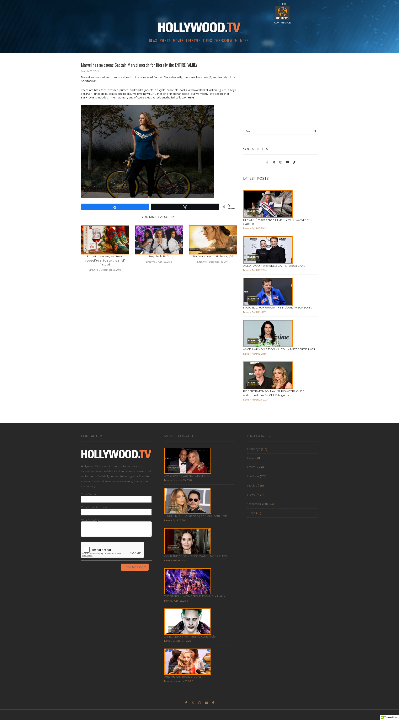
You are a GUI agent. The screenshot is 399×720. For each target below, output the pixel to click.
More (244, 40)
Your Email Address (94, 507)
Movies (178, 40)
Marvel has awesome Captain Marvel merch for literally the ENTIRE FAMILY (139, 65)
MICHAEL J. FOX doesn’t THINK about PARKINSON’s (277, 307)
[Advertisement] (280, 91)
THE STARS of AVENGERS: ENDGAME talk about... (196, 596)
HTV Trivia (253, 467)
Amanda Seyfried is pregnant (183, 676)
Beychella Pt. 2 (159, 256)
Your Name (88, 494)
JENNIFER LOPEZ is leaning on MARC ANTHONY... (197, 515)
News (153, 40)
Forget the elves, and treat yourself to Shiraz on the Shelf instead (105, 260)
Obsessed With (226, 40)
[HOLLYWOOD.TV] (199, 29)
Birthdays (253, 449)
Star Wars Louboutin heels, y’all (213, 256)
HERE (191, 97)
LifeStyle (193, 40)
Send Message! (135, 567)
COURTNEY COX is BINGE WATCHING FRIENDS (195, 556)
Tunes (207, 40)
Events (165, 40)
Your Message (90, 520)
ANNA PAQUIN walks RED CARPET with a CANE (274, 265)
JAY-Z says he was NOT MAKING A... (187, 475)
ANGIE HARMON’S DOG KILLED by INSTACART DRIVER (279, 349)
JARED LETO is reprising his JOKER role (190, 636)
